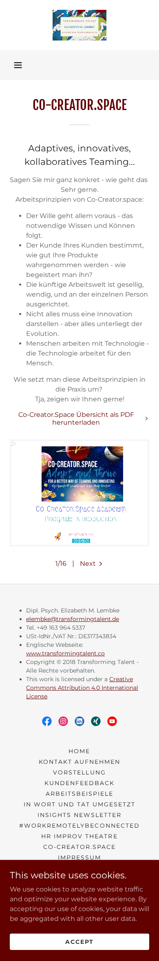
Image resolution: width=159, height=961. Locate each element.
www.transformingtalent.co (65, 653)
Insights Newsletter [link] (79, 815)
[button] (18, 65)
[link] (79, 25)
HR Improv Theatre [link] (79, 836)
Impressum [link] (79, 857)
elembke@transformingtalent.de (72, 619)
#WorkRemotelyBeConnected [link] (79, 825)
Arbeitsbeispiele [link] (79, 793)
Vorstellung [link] (79, 772)
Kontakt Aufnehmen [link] (79, 761)
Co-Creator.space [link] (79, 847)
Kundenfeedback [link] (79, 783)
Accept (79, 941)
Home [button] (79, 751)
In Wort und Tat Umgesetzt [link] (79, 804)
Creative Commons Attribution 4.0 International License (82, 687)
